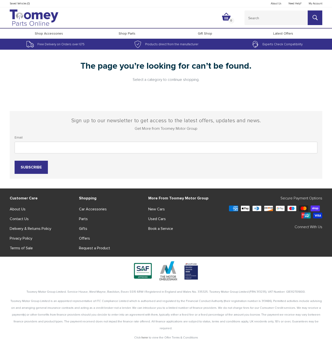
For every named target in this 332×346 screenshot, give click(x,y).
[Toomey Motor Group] (34, 17)
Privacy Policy (21, 238)
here (144, 337)
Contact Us (19, 218)
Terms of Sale (21, 248)
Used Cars (157, 218)
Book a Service (160, 228)
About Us (18, 209)
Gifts (83, 228)
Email (19, 137)
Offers (84, 238)
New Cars (156, 209)
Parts (83, 218)
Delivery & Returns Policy (30, 228)
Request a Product (94, 248)
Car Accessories (93, 209)
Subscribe (31, 167)
